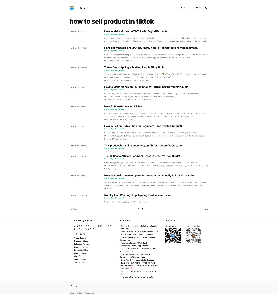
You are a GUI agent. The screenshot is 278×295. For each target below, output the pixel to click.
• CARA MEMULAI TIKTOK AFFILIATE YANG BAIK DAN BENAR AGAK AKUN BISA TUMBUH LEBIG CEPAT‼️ (138, 265)
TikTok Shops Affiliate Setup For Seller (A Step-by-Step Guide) (142, 156)
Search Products (81, 253)
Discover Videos (81, 241)
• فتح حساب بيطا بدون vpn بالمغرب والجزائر (136, 277)
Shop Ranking (80, 256)
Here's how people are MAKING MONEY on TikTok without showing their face (151, 47)
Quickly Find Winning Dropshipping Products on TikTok (137, 195)
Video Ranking (80, 238)
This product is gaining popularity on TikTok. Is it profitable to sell (143, 145)
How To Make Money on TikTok (123, 106)
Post (183, 8)
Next (206, 209)
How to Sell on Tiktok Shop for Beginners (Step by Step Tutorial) (143, 126)
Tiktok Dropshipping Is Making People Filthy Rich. (134, 67)
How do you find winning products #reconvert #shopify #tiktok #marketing (149, 175)
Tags (191, 8)
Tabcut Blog (89, 293)
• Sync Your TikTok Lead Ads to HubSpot (137, 260)
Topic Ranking (80, 262)
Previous (73, 209)
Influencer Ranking (81, 244)
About (198, 8)
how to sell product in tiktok (114, 34)
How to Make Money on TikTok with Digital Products (135, 31)
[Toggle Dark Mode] (206, 8)
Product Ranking (81, 250)
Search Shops (80, 259)
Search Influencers (81, 247)
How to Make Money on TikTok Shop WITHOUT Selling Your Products (146, 86)
